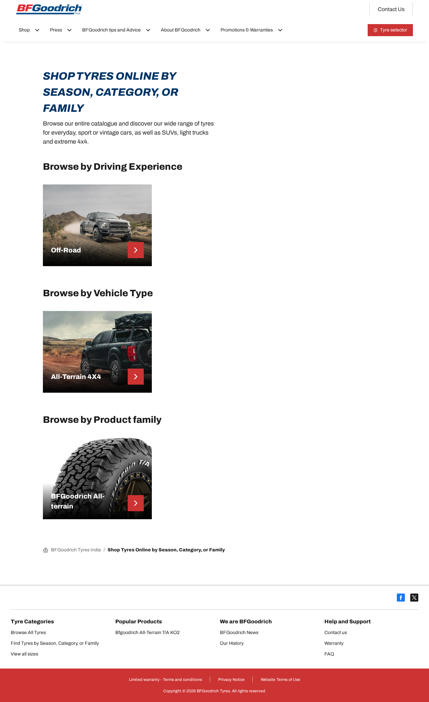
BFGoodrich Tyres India (76, 549)
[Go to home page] (49, 9)
